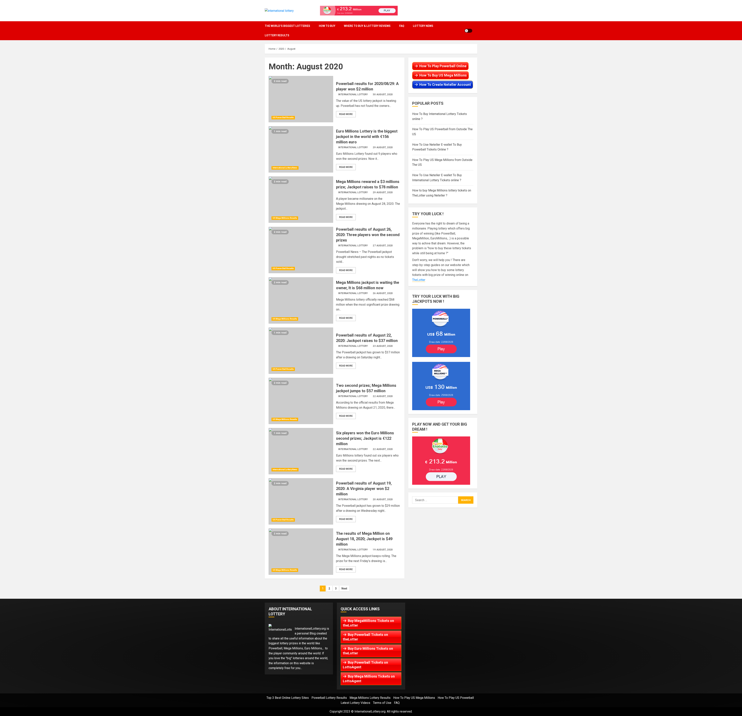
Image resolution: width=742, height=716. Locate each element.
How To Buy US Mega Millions (443, 75)
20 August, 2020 (383, 499)
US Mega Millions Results (285, 218)
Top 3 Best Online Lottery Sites (287, 698)
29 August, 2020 (383, 147)
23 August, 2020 (383, 346)
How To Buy (327, 25)
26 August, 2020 (383, 293)
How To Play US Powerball (456, 698)
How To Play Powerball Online (442, 66)
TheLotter (418, 280)
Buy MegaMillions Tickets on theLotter (368, 623)
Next (344, 588)
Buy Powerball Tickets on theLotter (365, 637)
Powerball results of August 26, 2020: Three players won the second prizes (301, 250)
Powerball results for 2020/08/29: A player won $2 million (301, 99)
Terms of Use (382, 703)
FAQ (401, 25)
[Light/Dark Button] (468, 31)
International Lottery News (285, 168)
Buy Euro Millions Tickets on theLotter (368, 650)
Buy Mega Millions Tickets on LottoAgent (369, 678)
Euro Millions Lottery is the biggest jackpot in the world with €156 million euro (301, 149)
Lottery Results (277, 35)
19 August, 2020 (383, 549)
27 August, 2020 (383, 245)
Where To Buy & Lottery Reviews (367, 25)
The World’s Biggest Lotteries (287, 25)
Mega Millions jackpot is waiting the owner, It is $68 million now (301, 300)
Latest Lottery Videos (355, 703)
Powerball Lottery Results (329, 698)
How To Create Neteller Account (445, 84)
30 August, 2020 (383, 94)
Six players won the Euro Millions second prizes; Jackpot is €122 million (301, 451)
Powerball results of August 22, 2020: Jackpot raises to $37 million (301, 350)
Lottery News (423, 25)
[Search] (476, 30)
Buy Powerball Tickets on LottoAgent (365, 664)
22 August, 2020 (383, 396)
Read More (346, 114)
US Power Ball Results (283, 117)
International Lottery (353, 94)
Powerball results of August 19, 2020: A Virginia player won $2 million (301, 501)
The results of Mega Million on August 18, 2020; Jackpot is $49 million (301, 551)
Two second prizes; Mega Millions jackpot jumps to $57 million (301, 401)
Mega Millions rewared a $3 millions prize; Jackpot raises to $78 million (301, 199)
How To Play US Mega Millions (414, 698)
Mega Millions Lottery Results (370, 698)
